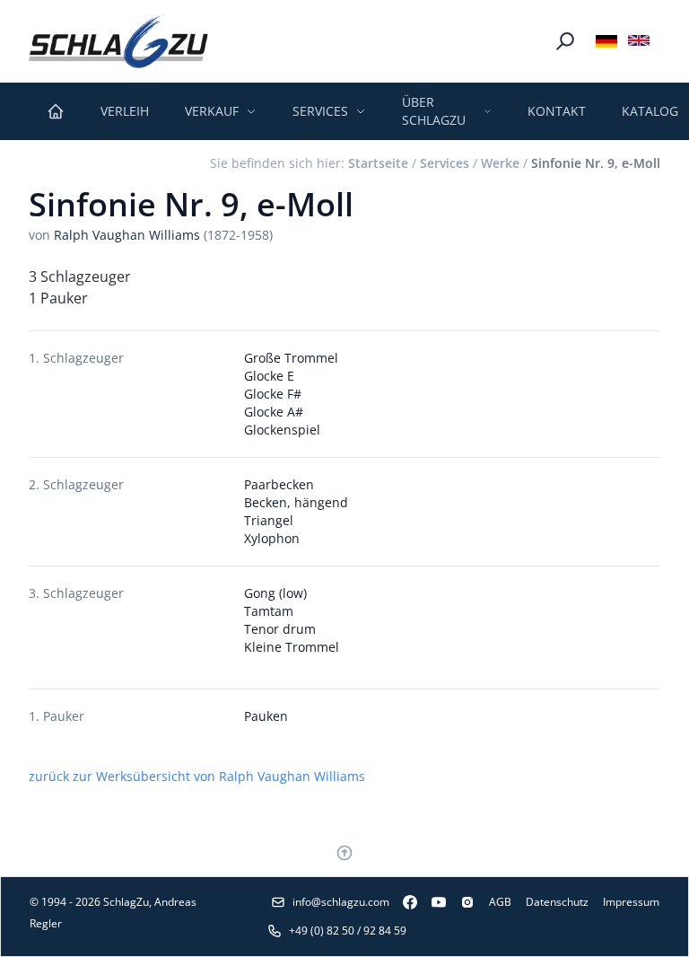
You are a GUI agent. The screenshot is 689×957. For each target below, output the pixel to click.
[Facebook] (402, 902)
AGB (500, 901)
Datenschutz (557, 901)
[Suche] (565, 41)
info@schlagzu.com (340, 901)
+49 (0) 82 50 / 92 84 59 (347, 930)
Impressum (631, 901)
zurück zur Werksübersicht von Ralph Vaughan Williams (197, 776)
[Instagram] (460, 902)
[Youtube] (431, 902)
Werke (500, 162)
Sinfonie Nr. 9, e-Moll (595, 162)
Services (444, 162)
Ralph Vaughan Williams (127, 234)
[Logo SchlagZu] (118, 41)
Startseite (378, 162)
